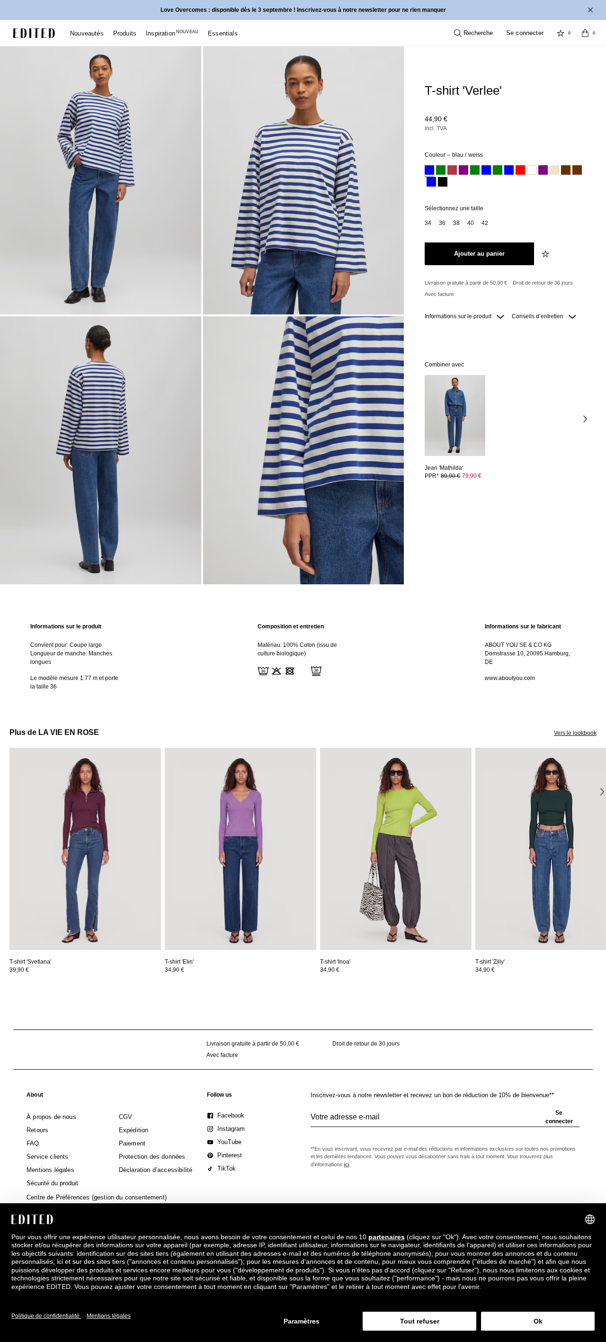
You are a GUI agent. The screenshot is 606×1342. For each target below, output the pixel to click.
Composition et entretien (291, 626)
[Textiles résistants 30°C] (262, 670)
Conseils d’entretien (538, 316)
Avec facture (439, 294)
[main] (303, 656)
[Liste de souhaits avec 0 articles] (560, 33)
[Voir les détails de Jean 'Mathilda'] (455, 415)
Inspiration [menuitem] (172, 33)
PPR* (453, 476)
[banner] (303, 10)
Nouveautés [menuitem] (87, 33)
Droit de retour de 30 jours (543, 283)
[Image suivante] (585, 418)
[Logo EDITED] (34, 33)
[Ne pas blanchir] (275, 670)
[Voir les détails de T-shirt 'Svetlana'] (85, 849)
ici (346, 1164)
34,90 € (174, 970)
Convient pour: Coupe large (66, 645)
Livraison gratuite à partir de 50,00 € (466, 283)
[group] (445, 1121)
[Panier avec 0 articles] (585, 33)
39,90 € (19, 970)
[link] (35, 1096)
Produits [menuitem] (124, 33)
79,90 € (471, 476)
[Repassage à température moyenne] (302, 670)
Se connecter (525, 33)
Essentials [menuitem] (223, 33)
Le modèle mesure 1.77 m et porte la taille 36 (74, 682)
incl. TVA (436, 128)
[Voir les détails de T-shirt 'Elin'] (240, 849)
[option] (429, 171)
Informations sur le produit (459, 316)
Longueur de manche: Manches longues (71, 657)
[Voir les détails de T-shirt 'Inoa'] (396, 849)
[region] (75, 656)
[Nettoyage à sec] (315, 670)
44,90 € (436, 119)
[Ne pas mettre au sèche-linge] (289, 670)
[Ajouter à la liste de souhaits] (546, 253)
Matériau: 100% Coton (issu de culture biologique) (297, 649)
